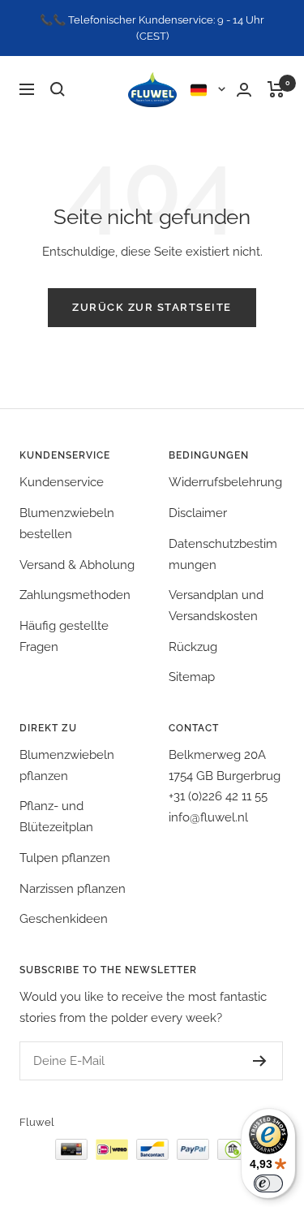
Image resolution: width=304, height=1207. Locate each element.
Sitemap (192, 677)
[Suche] (57, 89)
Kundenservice (61, 482)
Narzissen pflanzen (72, 889)
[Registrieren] (260, 1061)
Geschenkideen (63, 919)
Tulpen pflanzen (64, 858)
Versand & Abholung (77, 565)
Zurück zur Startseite (152, 307)
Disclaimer (198, 513)
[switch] (268, 1183)
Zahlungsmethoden (75, 595)
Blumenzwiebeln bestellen (66, 523)
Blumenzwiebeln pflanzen (66, 765)
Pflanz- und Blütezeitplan (56, 816)
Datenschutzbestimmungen (223, 554)
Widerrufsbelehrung (225, 482)
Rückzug (193, 647)
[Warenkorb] (276, 89)
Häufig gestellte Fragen (64, 636)
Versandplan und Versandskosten (216, 605)
